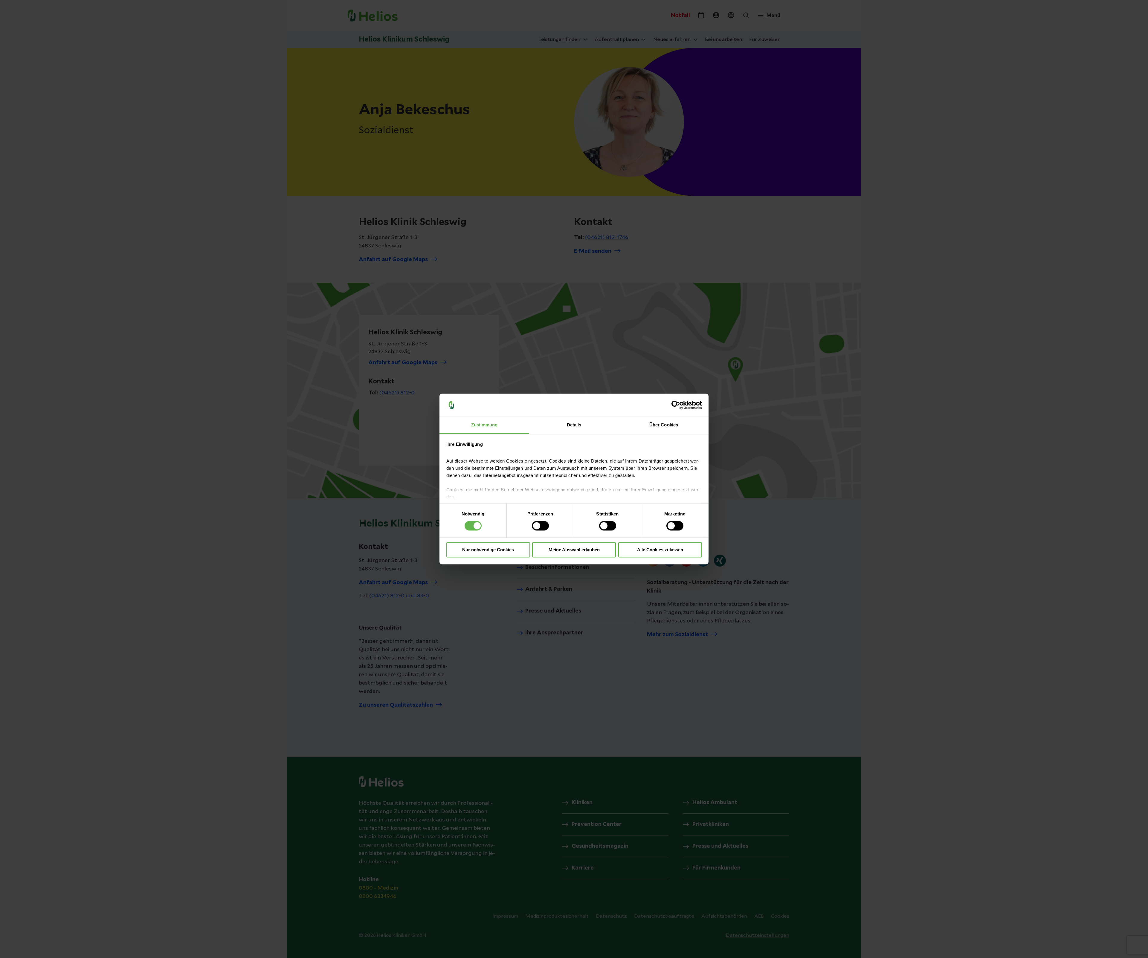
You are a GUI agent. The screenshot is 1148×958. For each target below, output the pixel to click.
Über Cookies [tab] (663, 424)
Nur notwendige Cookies (488, 549)
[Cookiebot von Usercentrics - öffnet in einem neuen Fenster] (676, 405)
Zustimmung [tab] (484, 424)
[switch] (540, 526)
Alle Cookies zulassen (660, 549)
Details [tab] (574, 424)
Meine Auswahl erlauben (574, 549)
